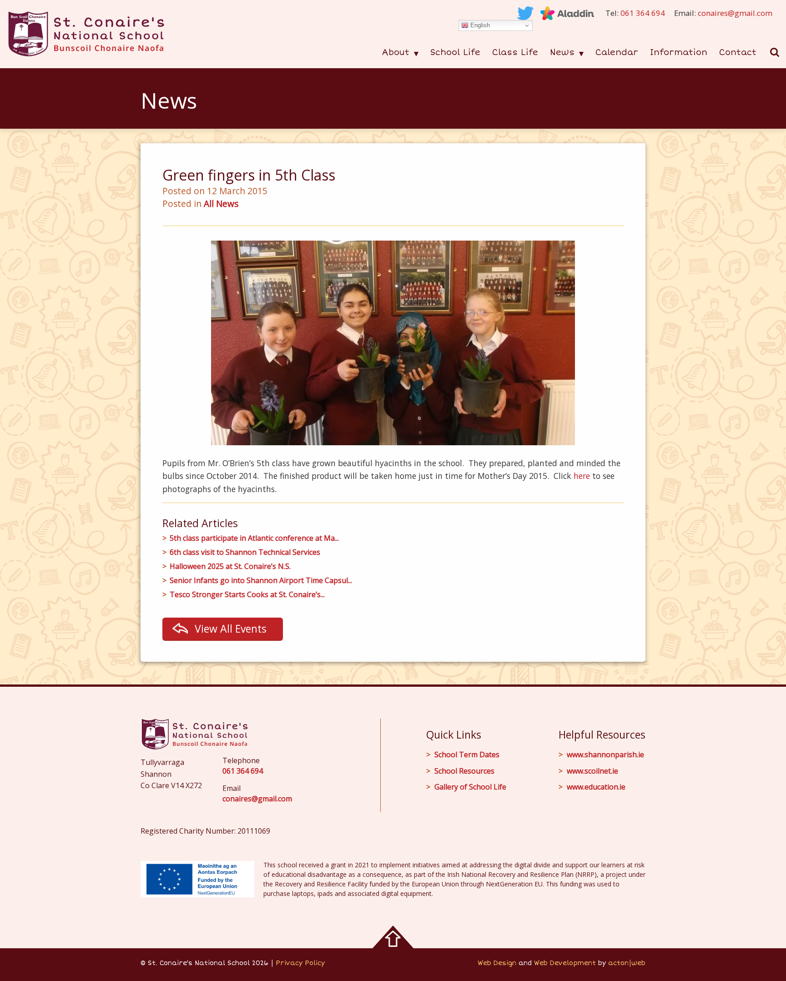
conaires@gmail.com (735, 13)
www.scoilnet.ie (592, 771)
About (395, 52)
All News (221, 203)
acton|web (626, 963)
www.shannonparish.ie (605, 755)
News (562, 52)
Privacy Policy (300, 963)
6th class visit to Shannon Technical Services (245, 552)
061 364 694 (642, 13)
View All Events (231, 628)
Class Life (515, 52)
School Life (455, 52)
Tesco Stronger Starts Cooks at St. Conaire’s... (247, 594)
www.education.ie (596, 787)
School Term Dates (466, 755)
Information (678, 52)
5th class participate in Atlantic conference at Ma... (254, 538)
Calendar (616, 52)
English (479, 25)
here (582, 475)
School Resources (464, 771)
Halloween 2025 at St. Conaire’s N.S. (230, 566)
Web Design (497, 963)
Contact (737, 52)
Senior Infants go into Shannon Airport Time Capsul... (261, 580)
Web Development (565, 963)
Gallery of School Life (470, 787)
